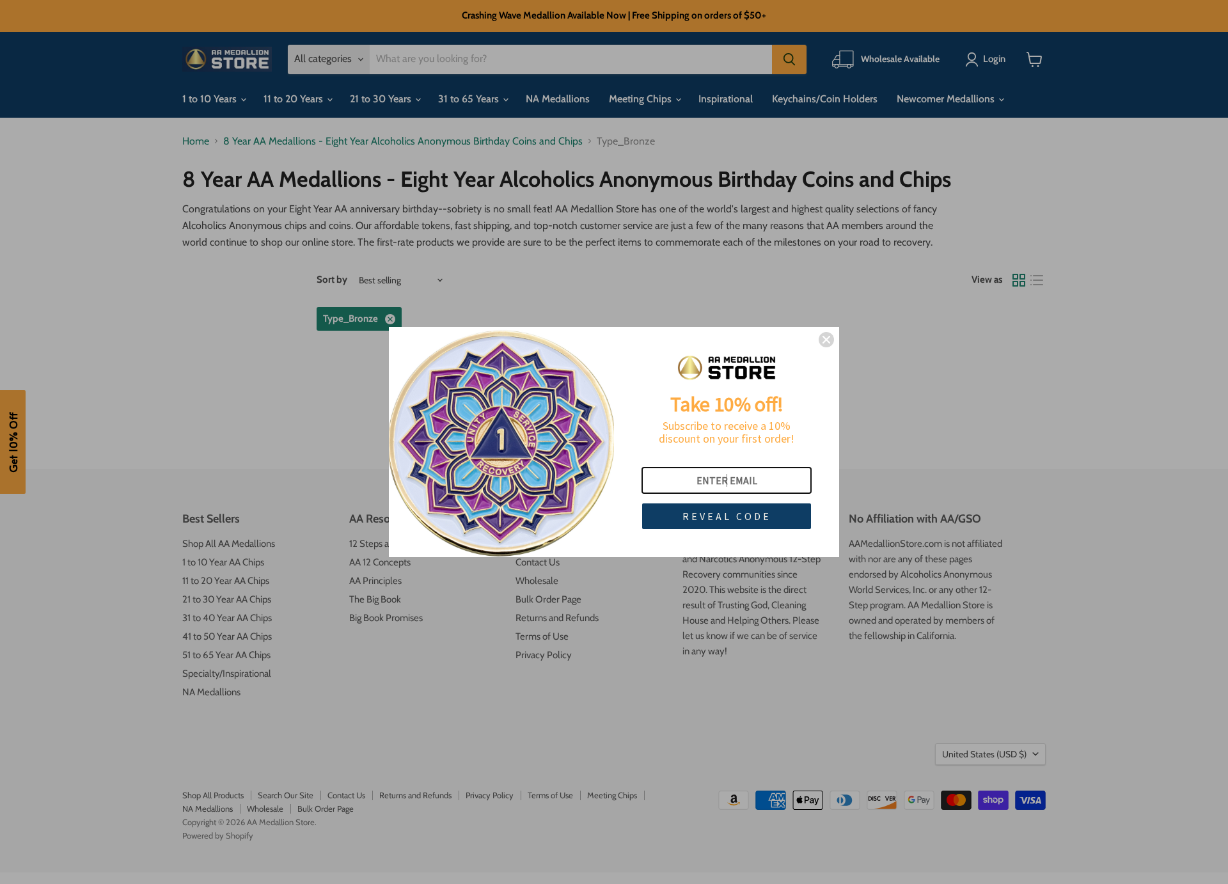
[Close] (826, 339)
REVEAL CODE (726, 516)
